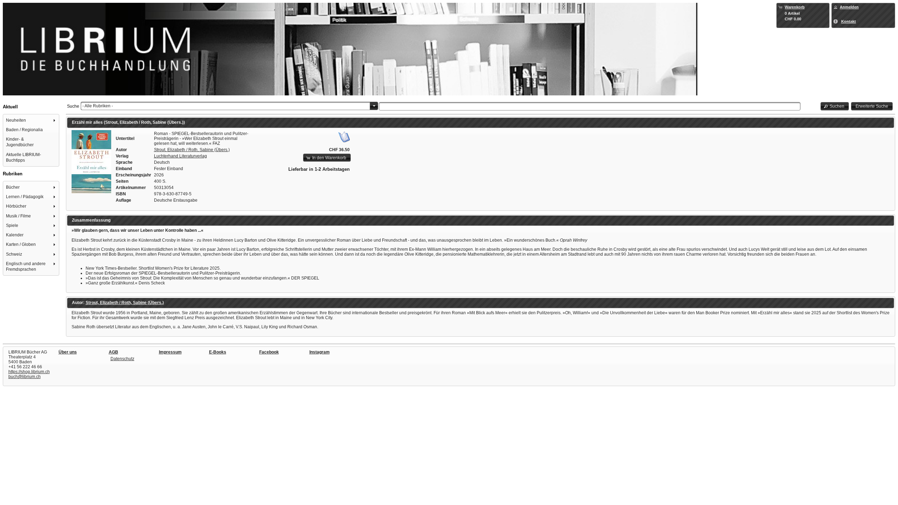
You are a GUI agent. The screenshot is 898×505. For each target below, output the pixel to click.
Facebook (269, 352)
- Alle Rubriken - (97, 105)
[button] (834, 106)
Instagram (319, 352)
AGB (113, 352)
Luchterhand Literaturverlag (180, 156)
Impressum (170, 352)
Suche (73, 106)
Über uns (68, 352)
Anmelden (849, 7)
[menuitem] (31, 120)
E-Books (217, 352)
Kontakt (848, 21)
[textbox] (589, 106)
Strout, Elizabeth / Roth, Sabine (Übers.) (192, 149)
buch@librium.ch (24, 376)
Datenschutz (122, 358)
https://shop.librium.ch (29, 371)
